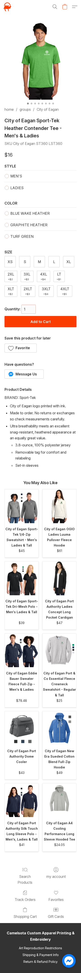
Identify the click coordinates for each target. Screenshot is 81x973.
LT (59, 276)
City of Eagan (48, 109)
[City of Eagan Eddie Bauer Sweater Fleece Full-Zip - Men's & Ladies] (21, 650)
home (9, 109)
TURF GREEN (22, 236)
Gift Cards (56, 916)
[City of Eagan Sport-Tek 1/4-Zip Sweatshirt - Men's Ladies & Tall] (21, 506)
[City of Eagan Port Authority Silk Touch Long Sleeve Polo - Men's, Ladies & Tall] (21, 800)
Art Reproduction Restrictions (40, 948)
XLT (11, 291)
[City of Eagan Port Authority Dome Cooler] (21, 728)
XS (10, 261)
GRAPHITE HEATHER (28, 225)
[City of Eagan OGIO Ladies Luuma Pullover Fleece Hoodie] (59, 506)
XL (68, 261)
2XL (11, 276)
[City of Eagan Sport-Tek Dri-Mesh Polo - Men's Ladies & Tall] (21, 578)
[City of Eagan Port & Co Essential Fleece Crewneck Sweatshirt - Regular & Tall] (59, 650)
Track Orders (25, 899)
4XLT (64, 291)
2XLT (28, 291)
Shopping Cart (25, 916)
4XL (43, 276)
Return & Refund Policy (40, 962)
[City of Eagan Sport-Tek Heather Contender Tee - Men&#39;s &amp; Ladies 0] (40, 60)
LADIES (17, 188)
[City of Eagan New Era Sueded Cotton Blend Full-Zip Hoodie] (59, 728)
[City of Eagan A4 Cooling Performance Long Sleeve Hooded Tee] (59, 800)
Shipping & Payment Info (40, 955)
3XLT (46, 291)
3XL (27, 276)
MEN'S (16, 176)
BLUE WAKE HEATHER (30, 213)
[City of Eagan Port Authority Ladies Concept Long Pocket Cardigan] (59, 578)
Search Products (25, 879)
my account (56, 876)
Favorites (56, 899)
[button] (8, 7)
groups (25, 109)
